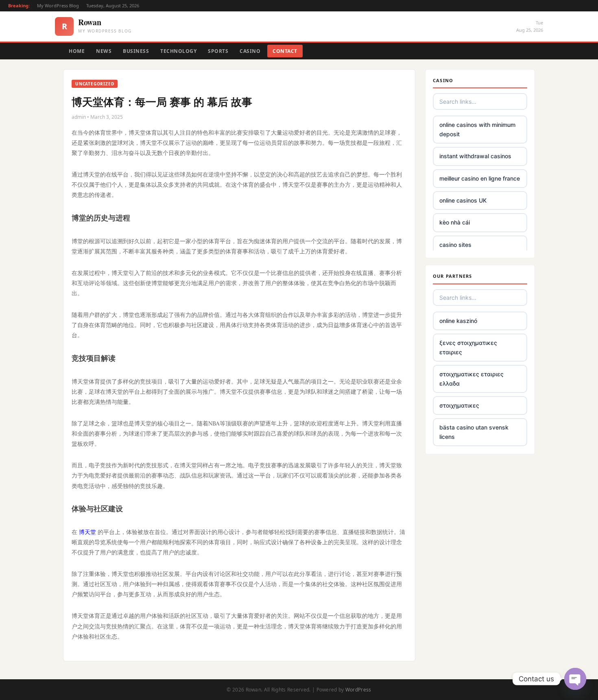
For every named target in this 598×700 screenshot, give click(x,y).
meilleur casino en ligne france (479, 178)
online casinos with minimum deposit (477, 129)
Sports (218, 51)
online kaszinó (458, 320)
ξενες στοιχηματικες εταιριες (468, 347)
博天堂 (87, 532)
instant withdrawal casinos (475, 156)
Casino (250, 51)
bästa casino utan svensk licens (474, 432)
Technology (178, 51)
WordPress (358, 689)
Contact (285, 51)
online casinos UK (463, 200)
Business (136, 51)
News (103, 51)
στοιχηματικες (459, 405)
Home (77, 51)
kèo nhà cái (454, 222)
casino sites (455, 244)
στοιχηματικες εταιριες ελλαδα (471, 378)
